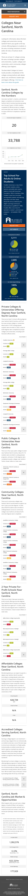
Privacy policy (19, 879)
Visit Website (14, 229)
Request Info (14, 225)
